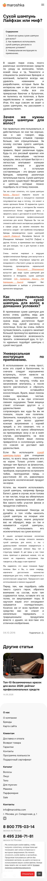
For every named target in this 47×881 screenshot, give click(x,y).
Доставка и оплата (13, 738)
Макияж (7, 789)
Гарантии (8, 747)
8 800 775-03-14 (18, 827)
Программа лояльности (16, 755)
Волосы (7, 772)
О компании (10, 717)
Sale (5, 797)
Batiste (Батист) (11, 195)
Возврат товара (12, 742)
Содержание (12, 31)
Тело (5, 780)
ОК (39, 874)
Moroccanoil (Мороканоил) (30, 269)
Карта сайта (10, 726)
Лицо (6, 776)
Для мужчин (10, 784)
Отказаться (27, 874)
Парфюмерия (10, 793)
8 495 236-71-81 (18, 836)
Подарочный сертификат (17, 759)
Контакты (8, 751)
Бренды (7, 722)
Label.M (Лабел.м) (11, 236)
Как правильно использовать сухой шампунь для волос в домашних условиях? (20, 44)
